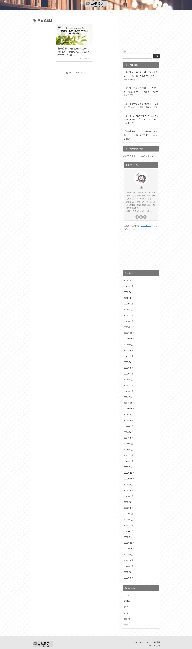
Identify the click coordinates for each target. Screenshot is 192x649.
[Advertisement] (74, 90)
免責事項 (157, 642)
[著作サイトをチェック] (137, 217)
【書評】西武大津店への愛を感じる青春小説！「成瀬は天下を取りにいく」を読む (141, 135)
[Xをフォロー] (141, 217)
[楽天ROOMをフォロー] (145, 217)
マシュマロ (146, 226)
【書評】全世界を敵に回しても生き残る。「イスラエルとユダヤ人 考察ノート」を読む (141, 76)
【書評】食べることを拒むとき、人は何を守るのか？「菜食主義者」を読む (141, 105)
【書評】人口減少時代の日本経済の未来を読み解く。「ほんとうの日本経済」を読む (141, 119)
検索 (124, 52)
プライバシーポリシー (143, 642)
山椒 (141, 187)
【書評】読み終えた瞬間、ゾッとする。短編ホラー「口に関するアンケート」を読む (141, 91)
